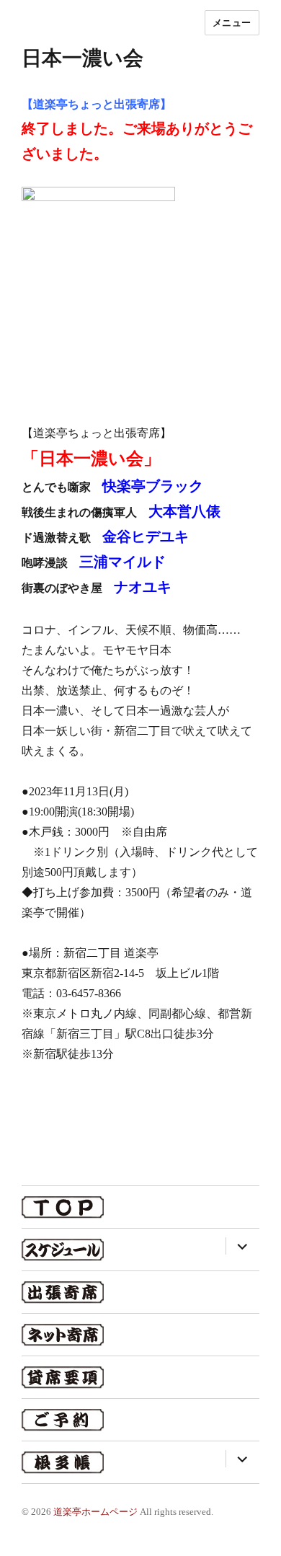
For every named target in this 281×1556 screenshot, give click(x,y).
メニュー (232, 22)
